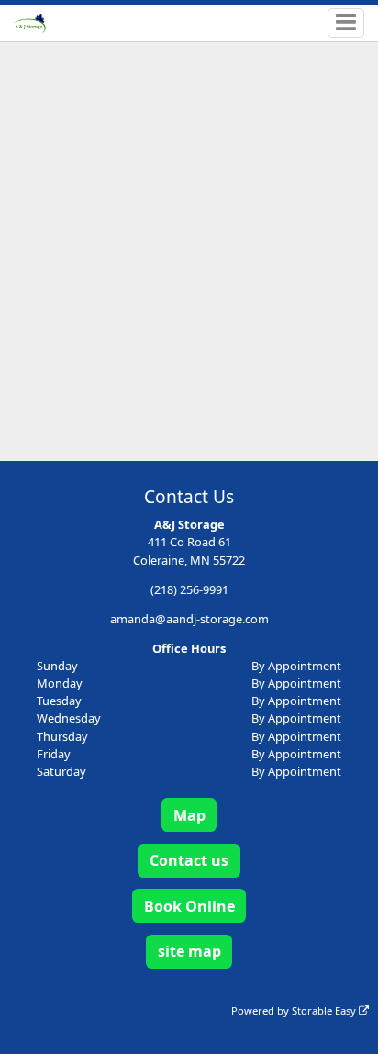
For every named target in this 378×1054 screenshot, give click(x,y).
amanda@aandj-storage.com (189, 619)
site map (189, 951)
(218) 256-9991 (189, 589)
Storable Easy (325, 1010)
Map (189, 815)
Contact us (189, 860)
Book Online (189, 906)
